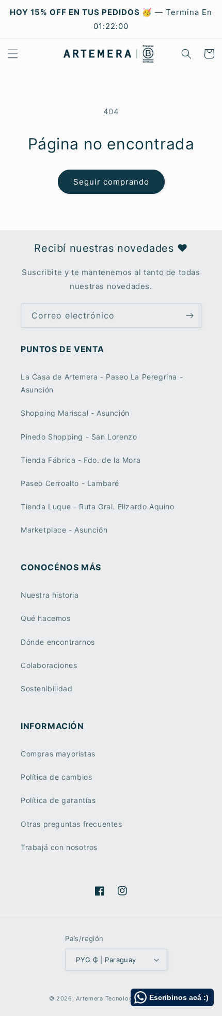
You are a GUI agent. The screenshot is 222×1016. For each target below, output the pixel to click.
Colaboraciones (49, 665)
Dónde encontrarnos (58, 642)
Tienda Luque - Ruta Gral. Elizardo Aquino (98, 506)
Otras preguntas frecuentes (71, 824)
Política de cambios (56, 776)
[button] (13, 53)
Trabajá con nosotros (59, 847)
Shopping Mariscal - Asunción (75, 412)
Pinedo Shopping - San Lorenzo (79, 436)
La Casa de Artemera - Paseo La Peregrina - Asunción (102, 383)
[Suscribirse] (189, 316)
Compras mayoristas (58, 753)
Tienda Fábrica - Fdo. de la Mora (80, 460)
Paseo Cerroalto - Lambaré (70, 483)
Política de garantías (58, 800)
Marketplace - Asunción (64, 529)
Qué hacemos (46, 618)
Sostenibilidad (46, 688)
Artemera (89, 998)
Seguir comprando (111, 182)
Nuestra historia (50, 594)
